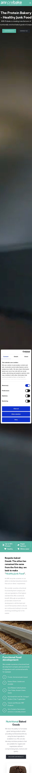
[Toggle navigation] (30, 3)
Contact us (24, 31)
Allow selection (16, 414)
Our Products (9, 31)
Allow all (16, 408)
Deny (16, 419)
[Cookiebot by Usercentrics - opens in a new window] (23, 352)
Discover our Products (16, 756)
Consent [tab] (5, 356)
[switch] (27, 390)
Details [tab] (16, 356)
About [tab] (26, 356)
